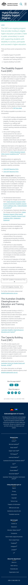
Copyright (14, 498)
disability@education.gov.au (9, 293)
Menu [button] (25, 5)
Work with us (14, 565)
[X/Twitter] (15, 393)
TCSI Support (13, 454)
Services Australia (13, 444)
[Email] (19, 393)
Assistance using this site (14, 511)
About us (14, 562)
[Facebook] (8, 393)
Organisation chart (14, 572)
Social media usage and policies (14, 536)
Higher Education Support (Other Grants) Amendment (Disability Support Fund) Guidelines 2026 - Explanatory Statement (14, 216)
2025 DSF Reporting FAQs (10, 171)
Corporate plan (14, 569)
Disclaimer (14, 494)
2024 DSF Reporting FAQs (10, 169)
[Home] (8, 3)
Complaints (14, 533)
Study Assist (13, 447)
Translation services (14, 514)
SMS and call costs (14, 507)
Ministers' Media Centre (13, 530)
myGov (13, 441)
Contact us (14, 523)
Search (14, 488)
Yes (11, 385)
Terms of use (14, 501)
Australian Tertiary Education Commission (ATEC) (14, 478)
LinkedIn (13, 549)
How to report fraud (14, 540)
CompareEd (13, 467)
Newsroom (14, 527)
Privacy (14, 491)
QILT (13, 464)
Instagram (13, 546)
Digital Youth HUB (13, 451)
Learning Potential (13, 457)
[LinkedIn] (12, 393)
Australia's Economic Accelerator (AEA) (13, 460)
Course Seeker (13, 470)
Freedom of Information (14, 504)
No (16, 385)
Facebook (13, 543)
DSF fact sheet (17, 108)
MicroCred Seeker (13, 473)
